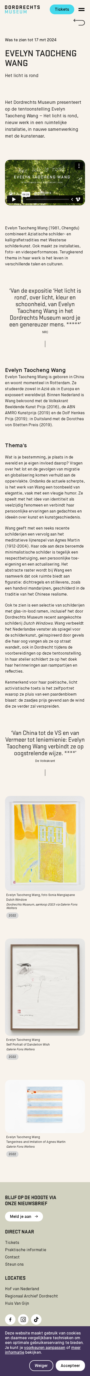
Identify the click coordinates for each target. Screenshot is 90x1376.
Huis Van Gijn (17, 1304)
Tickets (62, 10)
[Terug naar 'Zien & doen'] (45, 22)
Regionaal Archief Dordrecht (31, 1296)
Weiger (41, 1366)
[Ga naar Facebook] (10, 1319)
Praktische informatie (25, 1250)
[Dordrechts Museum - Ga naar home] (23, 10)
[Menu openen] (81, 10)
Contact (12, 1257)
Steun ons (14, 1265)
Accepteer (70, 1366)
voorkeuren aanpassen (44, 1348)
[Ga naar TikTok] (36, 1319)
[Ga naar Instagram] (23, 1319)
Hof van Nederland (22, 1289)
